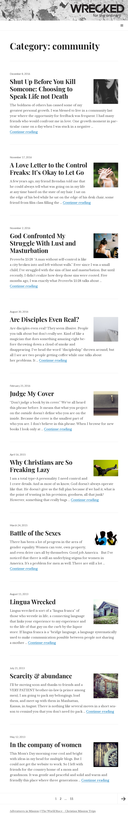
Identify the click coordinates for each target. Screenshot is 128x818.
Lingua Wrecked (33, 602)
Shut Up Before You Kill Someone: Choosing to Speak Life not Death (43, 88)
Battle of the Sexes (35, 533)
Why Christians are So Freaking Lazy (41, 466)
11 (72, 798)
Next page (122, 798)
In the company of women (46, 744)
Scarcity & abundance (41, 676)
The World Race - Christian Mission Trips (68, 811)
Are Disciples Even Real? (44, 319)
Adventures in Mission (24, 811)
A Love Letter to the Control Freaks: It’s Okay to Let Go (48, 168)
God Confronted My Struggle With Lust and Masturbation (43, 243)
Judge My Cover (32, 393)
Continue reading (24, 132)
